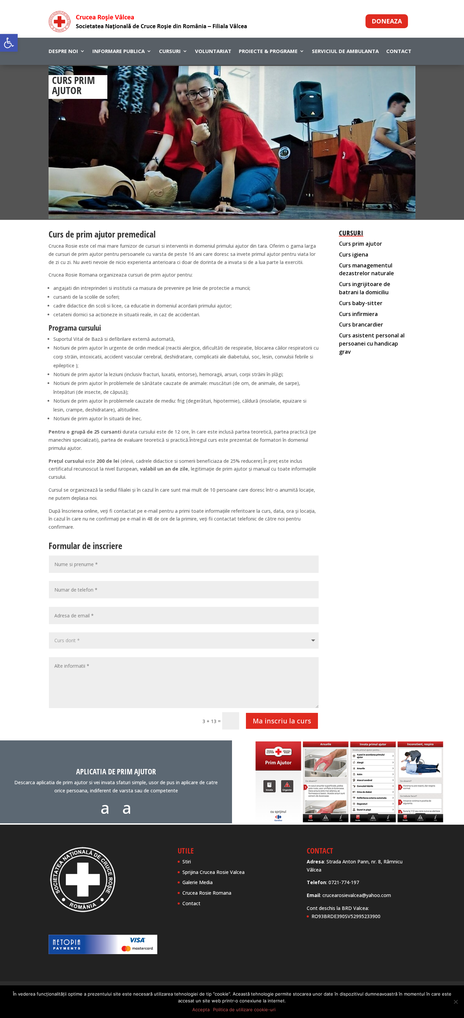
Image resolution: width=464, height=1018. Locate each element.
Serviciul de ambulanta (345, 51)
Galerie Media (197, 882)
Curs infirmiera (358, 314)
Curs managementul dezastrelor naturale (366, 269)
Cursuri (170, 51)
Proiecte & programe (268, 51)
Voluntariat (213, 51)
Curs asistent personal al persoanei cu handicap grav (372, 343)
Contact (398, 51)
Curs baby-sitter (360, 303)
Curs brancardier (361, 324)
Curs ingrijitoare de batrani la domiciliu (364, 288)
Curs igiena (353, 254)
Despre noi (63, 51)
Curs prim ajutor (360, 243)
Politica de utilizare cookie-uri (244, 1009)
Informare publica (118, 51)
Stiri (186, 861)
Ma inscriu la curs (282, 720)
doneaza (387, 21)
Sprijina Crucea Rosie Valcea (213, 872)
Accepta (201, 1009)
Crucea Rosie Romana (206, 893)
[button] (9, 43)
